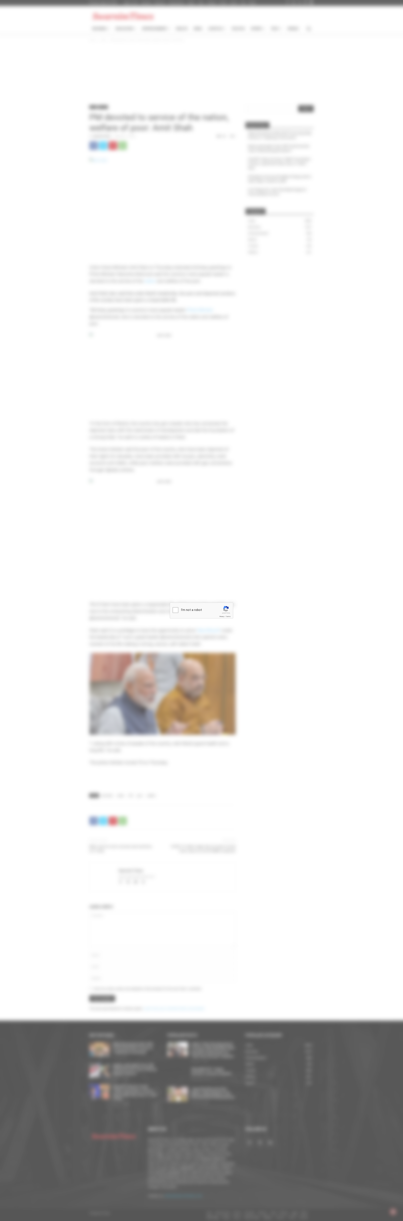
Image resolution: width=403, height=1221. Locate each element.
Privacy (221, 616)
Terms (228, 616)
